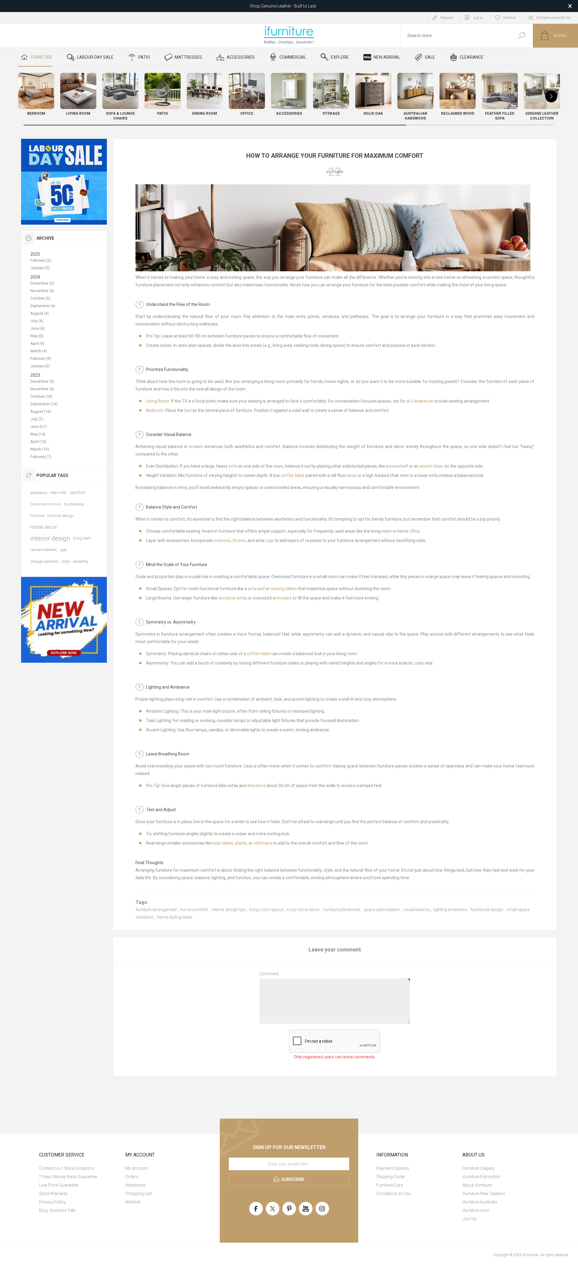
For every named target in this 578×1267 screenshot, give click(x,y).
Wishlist (132, 1202)
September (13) (43, 404)
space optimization (381, 909)
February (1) (40, 456)
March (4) (38, 351)
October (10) (41, 396)
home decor (43, 527)
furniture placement (341, 909)
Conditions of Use (393, 1193)
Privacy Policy (52, 1202)
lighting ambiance (450, 909)
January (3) (40, 366)
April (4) (37, 343)
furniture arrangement (156, 909)
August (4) (39, 313)
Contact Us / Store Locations (66, 1168)
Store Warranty (53, 1193)
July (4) (36, 321)
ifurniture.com (475, 1210)
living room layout (266, 909)
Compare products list (553, 18)
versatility (80, 561)
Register (446, 18)
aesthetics (38, 492)
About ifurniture (477, 1185)
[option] (64, 182)
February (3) (40, 358)
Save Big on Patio (283, 6)
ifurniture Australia (479, 1202)
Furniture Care (389, 1185)
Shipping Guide (390, 1176)
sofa (63, 550)
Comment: (269, 973)
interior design (50, 538)
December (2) (42, 283)
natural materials (43, 550)
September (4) (42, 306)
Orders (131, 1176)
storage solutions (44, 561)
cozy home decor (303, 909)
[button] (551, 96)
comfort (77, 492)
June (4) (37, 328)
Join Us (469, 1218)
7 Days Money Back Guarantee (68, 1176)
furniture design (60, 515)
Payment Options (392, 1168)
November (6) (42, 389)
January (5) (40, 268)
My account (136, 1168)
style (66, 561)
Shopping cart (138, 1193)
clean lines (58, 492)
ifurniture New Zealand (483, 1193)
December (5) (42, 381)
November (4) (42, 290)
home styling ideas (174, 917)
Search (521, 36)
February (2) (40, 260)
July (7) (36, 419)
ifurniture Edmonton (481, 1176)
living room (82, 538)
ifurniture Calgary (478, 1168)
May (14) (37, 434)
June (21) (38, 426)
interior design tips (228, 909)
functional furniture (45, 504)
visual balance (416, 909)
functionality (74, 504)
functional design (486, 909)
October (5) (40, 298)
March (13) (39, 449)
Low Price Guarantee (58, 1185)
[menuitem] (79, 1168)
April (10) (38, 441)
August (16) (40, 411)
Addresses (135, 1185)
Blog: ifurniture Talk (57, 1210)
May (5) (36, 336)
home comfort (194, 909)
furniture (37, 515)
